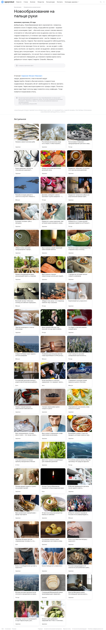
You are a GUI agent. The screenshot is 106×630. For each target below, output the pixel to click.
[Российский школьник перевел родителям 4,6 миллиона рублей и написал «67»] (26, 374)
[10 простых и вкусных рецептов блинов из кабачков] (53, 507)
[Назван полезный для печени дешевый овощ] (53, 162)
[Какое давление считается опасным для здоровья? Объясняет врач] (26, 162)
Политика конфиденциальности (95, 628)
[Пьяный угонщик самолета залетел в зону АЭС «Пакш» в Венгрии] (26, 189)
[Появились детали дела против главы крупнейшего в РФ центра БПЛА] (53, 348)
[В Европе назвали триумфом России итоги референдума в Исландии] (79, 507)
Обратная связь (67, 628)
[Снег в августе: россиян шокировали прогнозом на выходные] (79, 348)
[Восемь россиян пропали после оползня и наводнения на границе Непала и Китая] (26, 586)
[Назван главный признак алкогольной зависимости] (26, 401)
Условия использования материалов (53, 628)
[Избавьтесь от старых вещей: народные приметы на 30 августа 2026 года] (79, 215)
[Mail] (2, 2)
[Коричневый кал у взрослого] (79, 295)
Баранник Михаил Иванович (32, 76)
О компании (8, 628)
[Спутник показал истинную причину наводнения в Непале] (26, 454)
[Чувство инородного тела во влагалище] (26, 321)
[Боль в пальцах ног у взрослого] (53, 560)
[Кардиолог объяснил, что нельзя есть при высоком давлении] (79, 162)
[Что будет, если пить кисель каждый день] (79, 321)
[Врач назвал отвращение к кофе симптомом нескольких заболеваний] (53, 427)
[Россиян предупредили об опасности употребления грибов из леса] (79, 560)
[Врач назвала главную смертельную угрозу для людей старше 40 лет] (53, 268)
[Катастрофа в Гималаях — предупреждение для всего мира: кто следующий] (79, 136)
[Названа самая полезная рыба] (26, 136)
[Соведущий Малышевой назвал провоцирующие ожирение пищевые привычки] (53, 586)
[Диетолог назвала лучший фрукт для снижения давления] (53, 454)
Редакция (40, 628)
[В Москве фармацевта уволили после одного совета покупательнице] (79, 480)
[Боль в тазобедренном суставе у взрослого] (26, 560)
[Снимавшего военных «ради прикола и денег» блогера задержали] (79, 374)
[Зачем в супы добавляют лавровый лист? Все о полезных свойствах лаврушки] (53, 613)
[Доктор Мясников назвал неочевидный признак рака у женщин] (79, 586)
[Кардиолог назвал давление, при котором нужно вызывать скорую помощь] (53, 215)
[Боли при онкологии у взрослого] (79, 613)
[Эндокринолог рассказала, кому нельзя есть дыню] (79, 401)
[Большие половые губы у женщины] (26, 215)
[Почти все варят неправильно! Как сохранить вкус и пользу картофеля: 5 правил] (79, 242)
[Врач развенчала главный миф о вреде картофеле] (26, 507)
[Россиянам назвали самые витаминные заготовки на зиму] (53, 533)
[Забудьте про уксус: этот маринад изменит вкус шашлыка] (53, 295)
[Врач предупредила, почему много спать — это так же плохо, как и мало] (26, 427)
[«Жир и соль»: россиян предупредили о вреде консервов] (26, 242)
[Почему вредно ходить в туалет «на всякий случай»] (26, 480)
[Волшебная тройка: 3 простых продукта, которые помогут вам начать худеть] (79, 427)
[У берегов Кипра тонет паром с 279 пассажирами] (26, 348)
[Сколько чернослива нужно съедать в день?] (53, 401)
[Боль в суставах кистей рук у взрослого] (79, 533)
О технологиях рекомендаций (79, 628)
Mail (3, 628)
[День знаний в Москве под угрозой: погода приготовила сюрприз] (53, 321)
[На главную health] (9, 2)
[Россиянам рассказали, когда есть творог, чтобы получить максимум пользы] (53, 136)
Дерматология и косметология (32, 7)
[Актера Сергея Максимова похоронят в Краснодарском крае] (53, 480)
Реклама (14, 628)
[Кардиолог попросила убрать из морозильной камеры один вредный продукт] (79, 189)
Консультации (17, 7)
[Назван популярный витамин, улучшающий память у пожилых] (26, 268)
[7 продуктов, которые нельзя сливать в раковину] (79, 268)
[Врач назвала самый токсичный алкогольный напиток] (53, 242)
